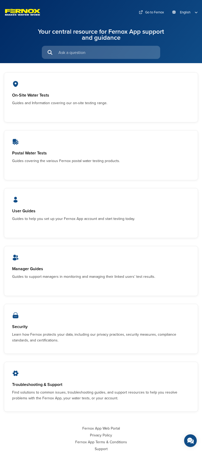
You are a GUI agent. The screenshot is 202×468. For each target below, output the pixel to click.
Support (101, 449)
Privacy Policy (101, 435)
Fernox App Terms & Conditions (101, 442)
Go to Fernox (154, 12)
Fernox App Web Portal (101, 428)
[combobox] (106, 52)
